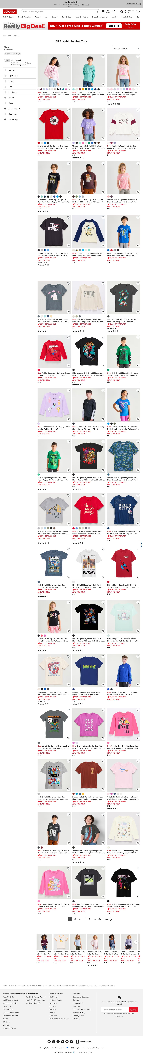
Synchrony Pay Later (10, 1016)
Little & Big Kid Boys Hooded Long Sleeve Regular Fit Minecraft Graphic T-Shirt (122, 374)
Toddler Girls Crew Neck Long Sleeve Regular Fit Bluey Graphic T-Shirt (54, 428)
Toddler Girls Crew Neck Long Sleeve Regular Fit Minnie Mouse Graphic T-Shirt (123, 747)
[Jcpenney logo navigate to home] (10, 11)
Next (107, 919)
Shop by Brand (78, 1016)
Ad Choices (68, 1052)
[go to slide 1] (66, 6)
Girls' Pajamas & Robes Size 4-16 (67, 985)
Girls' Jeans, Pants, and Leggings (105, 985)
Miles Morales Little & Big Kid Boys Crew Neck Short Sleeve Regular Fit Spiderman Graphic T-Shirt (88, 374)
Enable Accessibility (133, 4)
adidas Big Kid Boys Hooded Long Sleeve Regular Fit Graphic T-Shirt (122, 693)
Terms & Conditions (57, 1052)
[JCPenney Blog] (71, 1042)
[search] (98, 11)
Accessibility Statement (95, 1048)
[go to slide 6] (77, 6)
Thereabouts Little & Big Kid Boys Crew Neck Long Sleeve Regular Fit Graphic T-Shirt (88, 93)
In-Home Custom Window (58, 1019)
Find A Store (54, 997)
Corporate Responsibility (82, 1009)
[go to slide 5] (75, 6)
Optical (52, 1012)
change (29, 63)
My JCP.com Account (10, 1000)
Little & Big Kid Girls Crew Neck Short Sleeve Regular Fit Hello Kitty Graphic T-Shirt (123, 532)
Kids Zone (53, 1016)
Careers (76, 1000)
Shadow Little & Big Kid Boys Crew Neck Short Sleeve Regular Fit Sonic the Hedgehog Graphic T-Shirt (122, 320)
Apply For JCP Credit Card (35, 1000)
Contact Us (7, 1006)
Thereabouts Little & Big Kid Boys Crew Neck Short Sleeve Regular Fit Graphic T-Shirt (53, 201)
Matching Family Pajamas (86, 985)
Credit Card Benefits (33, 1003)
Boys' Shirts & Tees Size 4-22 (47, 985)
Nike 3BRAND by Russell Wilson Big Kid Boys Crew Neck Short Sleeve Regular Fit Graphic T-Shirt (88, 905)
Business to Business (81, 997)
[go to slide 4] (73, 6)
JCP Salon (52, 1006)
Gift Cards (6, 1022)
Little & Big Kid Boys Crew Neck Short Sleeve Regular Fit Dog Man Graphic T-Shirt (54, 586)
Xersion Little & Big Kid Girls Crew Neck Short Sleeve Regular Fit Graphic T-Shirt (122, 201)
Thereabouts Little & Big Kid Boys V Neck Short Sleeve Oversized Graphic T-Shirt (53, 852)
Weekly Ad (53, 1003)
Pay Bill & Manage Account (36, 997)
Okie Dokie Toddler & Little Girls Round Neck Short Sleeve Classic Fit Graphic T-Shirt (53, 320)
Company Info (78, 1003)
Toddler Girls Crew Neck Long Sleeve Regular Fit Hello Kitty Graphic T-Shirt (123, 852)
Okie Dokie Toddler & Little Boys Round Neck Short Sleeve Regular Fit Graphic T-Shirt (53, 532)
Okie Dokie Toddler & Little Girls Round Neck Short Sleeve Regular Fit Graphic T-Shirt (122, 798)
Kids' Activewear (32, 985)
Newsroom (77, 1006)
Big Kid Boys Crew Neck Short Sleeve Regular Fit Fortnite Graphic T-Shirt (86, 693)
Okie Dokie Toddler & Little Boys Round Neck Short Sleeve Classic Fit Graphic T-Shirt (86, 532)
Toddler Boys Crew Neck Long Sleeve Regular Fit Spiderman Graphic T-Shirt (54, 374)
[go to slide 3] (71, 6)
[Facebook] (58, 1042)
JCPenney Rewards (10, 1003)
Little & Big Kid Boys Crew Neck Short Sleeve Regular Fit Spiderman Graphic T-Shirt (122, 586)
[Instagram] (54, 1042)
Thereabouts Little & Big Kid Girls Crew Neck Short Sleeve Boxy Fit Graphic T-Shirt (88, 147)
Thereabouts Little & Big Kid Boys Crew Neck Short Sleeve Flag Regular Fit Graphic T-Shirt (88, 852)
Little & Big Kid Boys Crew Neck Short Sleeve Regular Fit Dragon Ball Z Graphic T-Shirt (88, 640)
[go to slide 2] (68, 6)
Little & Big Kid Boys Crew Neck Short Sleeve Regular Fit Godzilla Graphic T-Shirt (123, 905)
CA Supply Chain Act (78, 1048)
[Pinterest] (63, 1042)
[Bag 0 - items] (138, 11)
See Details (119, 1016)
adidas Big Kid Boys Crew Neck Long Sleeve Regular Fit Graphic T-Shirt (88, 428)
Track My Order (8, 997)
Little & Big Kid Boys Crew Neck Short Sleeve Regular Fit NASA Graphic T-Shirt (87, 586)
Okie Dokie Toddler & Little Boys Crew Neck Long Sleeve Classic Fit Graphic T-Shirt (88, 320)
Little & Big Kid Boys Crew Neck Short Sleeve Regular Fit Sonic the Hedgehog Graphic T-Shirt (52, 798)
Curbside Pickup (55, 1000)
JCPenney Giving (79, 1012)
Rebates (6, 1025)
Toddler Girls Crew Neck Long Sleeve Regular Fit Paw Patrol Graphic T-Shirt (54, 905)
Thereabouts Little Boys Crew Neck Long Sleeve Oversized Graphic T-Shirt (87, 254)
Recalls (5, 1019)
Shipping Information (11, 1012)
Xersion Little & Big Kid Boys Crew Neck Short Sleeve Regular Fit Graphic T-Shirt (53, 147)
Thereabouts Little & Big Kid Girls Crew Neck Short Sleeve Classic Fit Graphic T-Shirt (54, 93)
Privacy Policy (44, 1048)
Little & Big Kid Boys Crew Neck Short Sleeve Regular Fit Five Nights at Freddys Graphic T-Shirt (87, 479)
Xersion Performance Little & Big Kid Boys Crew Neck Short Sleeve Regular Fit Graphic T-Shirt (123, 254)
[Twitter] (49, 1042)
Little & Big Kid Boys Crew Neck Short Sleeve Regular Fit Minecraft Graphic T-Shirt (52, 479)
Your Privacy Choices (59, 1048)
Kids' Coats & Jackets (19, 985)
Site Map (76, 1019)
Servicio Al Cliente (9, 1028)
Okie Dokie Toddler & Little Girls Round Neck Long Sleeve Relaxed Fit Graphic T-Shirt (121, 147)
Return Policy (8, 1009)
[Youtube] (67, 1042)
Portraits (52, 1009)
